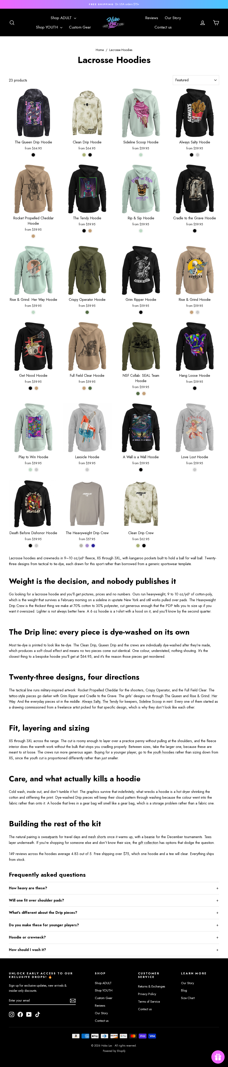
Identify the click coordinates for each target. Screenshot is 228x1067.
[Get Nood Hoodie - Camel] (36, 388)
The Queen (173, 695)
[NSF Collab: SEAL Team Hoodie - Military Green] (138, 393)
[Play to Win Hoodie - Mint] (30, 470)
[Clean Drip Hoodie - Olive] (84, 155)
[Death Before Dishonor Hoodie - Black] (30, 546)
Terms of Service (149, 1001)
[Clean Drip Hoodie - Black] (90, 155)
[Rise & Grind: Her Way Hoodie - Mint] (33, 312)
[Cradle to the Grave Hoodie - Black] (195, 231)
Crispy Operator (158, 690)
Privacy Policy (147, 994)
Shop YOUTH (47, 27)
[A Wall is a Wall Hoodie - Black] (141, 470)
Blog (184, 990)
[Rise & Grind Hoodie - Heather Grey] (197, 312)
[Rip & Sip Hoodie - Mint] (141, 231)
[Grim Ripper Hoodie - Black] (141, 312)
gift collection (148, 842)
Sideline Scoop (150, 701)
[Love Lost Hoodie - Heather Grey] (195, 470)
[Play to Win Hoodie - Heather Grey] (36, 470)
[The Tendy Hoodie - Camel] (90, 231)
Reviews (151, 17)
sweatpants (49, 836)
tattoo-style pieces (22, 695)
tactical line (24, 690)
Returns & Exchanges (151, 986)
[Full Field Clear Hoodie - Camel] (84, 388)
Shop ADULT (62, 17)
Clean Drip (88, 645)
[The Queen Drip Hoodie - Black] (33, 155)
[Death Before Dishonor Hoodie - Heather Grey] (36, 546)
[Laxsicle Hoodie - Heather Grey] (87, 470)
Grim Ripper (69, 695)
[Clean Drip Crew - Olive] (138, 546)
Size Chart (188, 998)
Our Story (173, 17)
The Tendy (110, 701)
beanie (150, 836)
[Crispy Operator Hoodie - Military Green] (87, 312)
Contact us (163, 27)
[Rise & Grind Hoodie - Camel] (191, 312)
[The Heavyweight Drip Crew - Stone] (81, 546)
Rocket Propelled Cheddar (98, 690)
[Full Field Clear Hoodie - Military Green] (90, 388)
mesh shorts (97, 836)
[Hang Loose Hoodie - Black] (195, 388)
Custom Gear (80, 27)
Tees (208, 836)
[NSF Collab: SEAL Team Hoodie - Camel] (144, 393)
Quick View (33, 132)
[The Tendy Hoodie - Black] (84, 231)
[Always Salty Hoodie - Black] (191, 155)
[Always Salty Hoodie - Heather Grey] (197, 155)
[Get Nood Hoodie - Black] (30, 388)
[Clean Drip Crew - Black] (144, 546)
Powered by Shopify (114, 1051)
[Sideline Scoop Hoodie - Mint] (141, 155)
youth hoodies (163, 752)
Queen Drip (107, 645)
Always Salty (91, 701)
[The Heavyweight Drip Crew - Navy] (93, 546)
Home (100, 50)
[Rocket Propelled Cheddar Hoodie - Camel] (33, 236)
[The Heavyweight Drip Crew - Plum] (87, 546)
